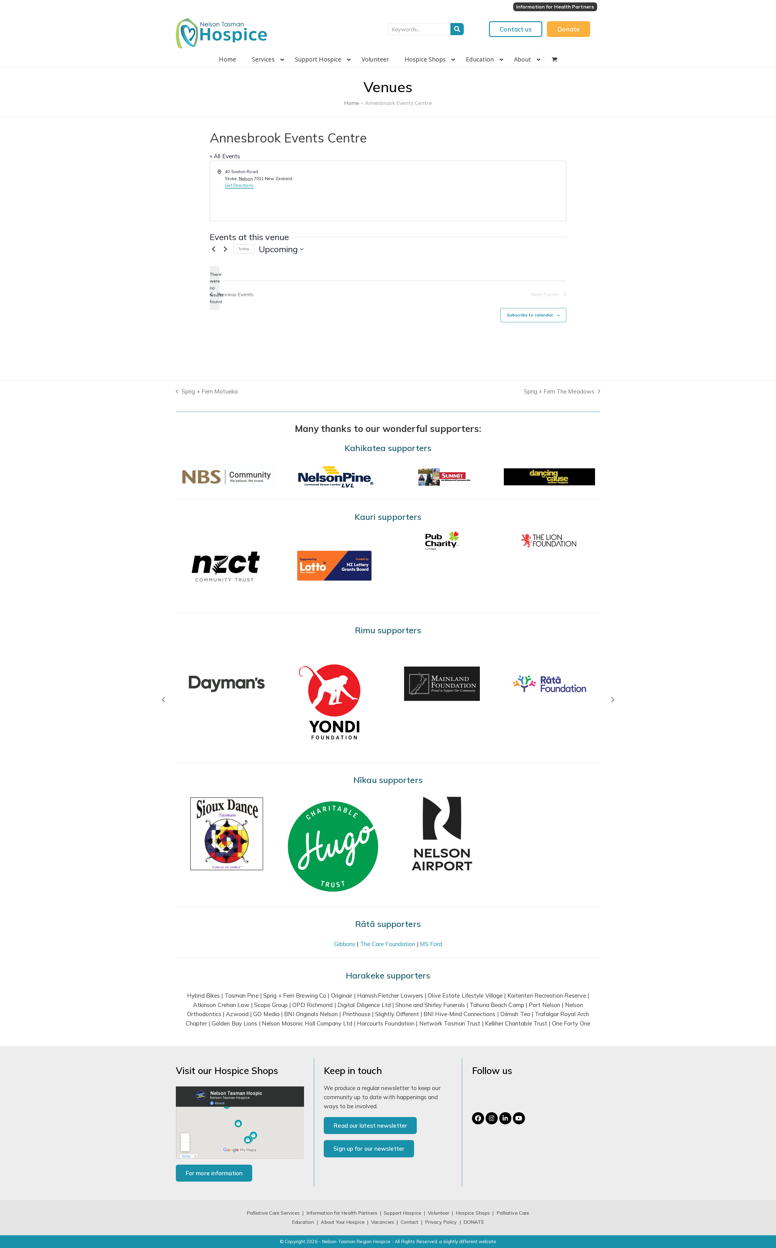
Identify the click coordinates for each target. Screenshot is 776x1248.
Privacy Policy (441, 1222)
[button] (554, 59)
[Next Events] (225, 249)
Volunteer (438, 1213)
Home (351, 102)
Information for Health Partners (341, 1213)
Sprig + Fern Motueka (207, 392)
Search (457, 29)
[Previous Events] (213, 249)
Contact (410, 1222)
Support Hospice (402, 1213)
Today (243, 248)
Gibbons (345, 944)
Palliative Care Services (273, 1213)
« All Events (225, 156)
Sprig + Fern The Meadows (559, 392)
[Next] (612, 700)
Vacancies (382, 1222)
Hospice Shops (473, 1213)
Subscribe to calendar (530, 315)
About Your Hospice (343, 1222)
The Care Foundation (387, 944)
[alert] (214, 288)
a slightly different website (467, 1241)
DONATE (473, 1222)
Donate (568, 29)
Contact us (516, 29)
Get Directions (239, 185)
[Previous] (164, 700)
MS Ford (431, 944)
